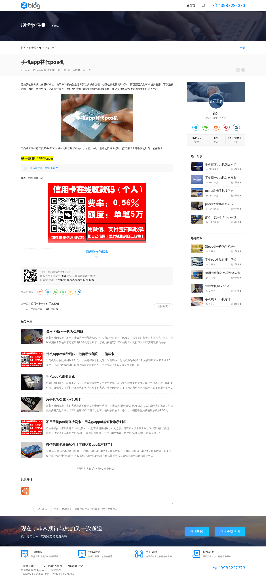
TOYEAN (68, 573)
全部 (242, 47)
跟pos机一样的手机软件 (220, 246)
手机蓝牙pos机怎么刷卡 (220, 164)
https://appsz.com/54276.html (76, 279)
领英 (78, 292)
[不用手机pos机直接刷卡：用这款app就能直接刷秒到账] (32, 427)
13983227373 (232, 5)
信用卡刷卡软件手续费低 (45, 303)
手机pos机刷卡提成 (60, 376)
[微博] (226, 127)
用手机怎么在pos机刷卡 (63, 399)
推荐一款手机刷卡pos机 (220, 217)
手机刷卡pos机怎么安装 (220, 177)
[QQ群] (236, 127)
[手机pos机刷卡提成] (32, 382)
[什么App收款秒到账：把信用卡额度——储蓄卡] (32, 359)
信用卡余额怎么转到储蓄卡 (222, 273)
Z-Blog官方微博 (53, 565)
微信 (55, 292)
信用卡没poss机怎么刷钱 (64, 331)
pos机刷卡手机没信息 (219, 190)
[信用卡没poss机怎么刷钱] (32, 336)
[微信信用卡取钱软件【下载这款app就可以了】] (32, 450)
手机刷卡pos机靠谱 (218, 299)
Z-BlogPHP (42, 573)
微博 (40, 292)
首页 (192, 5)
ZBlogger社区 (75, 565)
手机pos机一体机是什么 (44, 308)
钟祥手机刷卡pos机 (218, 286)
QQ (47, 292)
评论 (45, 509)
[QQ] (195, 127)
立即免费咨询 (230, 531)
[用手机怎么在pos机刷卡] (32, 404)
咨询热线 (196, 531)
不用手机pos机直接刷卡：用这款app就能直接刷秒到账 (86, 422)
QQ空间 (70, 292)
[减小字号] (243, 70)
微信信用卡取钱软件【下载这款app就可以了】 (80, 444)
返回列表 (163, 306)
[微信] (205, 127)
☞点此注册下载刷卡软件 (44, 167)
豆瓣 (63, 292)
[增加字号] (238, 70)
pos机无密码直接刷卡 (219, 204)
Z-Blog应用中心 (30, 565)
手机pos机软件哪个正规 (220, 259)
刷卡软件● (35, 47)
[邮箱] (216, 127)
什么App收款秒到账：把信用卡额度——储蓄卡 (80, 354)
